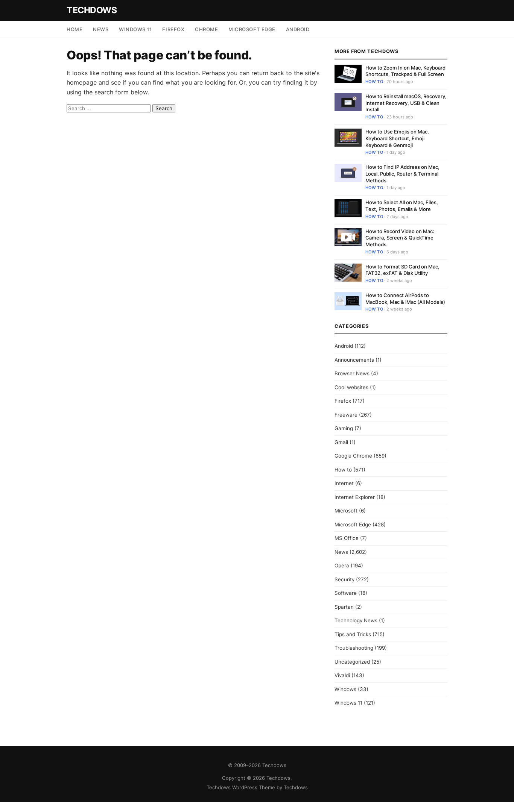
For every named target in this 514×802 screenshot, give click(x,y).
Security (344, 579)
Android (298, 29)
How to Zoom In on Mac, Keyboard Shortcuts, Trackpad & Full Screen (405, 71)
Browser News (352, 373)
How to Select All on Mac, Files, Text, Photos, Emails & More (401, 205)
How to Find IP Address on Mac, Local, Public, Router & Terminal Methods (402, 173)
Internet (344, 483)
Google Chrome (353, 456)
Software (346, 593)
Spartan (344, 607)
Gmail (341, 442)
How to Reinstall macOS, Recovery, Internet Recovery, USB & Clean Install (406, 102)
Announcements (354, 360)
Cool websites (351, 387)
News (100, 29)
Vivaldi (342, 675)
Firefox (173, 29)
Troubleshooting (354, 648)
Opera (342, 565)
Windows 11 (135, 29)
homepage (82, 82)
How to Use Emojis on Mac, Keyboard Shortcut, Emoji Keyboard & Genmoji (397, 138)
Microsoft (346, 511)
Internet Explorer (355, 497)
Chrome (206, 29)
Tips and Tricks (353, 634)
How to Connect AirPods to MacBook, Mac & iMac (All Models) (405, 298)
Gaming (344, 428)
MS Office (347, 538)
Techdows (92, 10)
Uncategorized (352, 662)
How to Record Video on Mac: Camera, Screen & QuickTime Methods (399, 237)
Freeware (346, 415)
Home (74, 29)
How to (374, 81)
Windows (345, 689)
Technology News (356, 620)
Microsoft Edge (251, 29)
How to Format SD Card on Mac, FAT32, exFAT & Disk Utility (402, 270)
